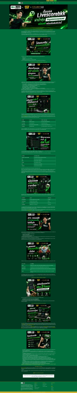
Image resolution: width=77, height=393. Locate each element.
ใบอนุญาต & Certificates (36, 387)
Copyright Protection (36, 388)
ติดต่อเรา (35, 386)
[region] (38, 123)
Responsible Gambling (45, 386)
